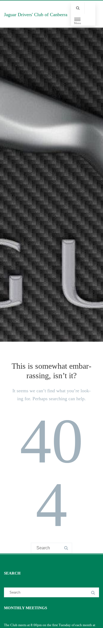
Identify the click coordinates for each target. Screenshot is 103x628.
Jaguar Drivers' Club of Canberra (35, 14)
